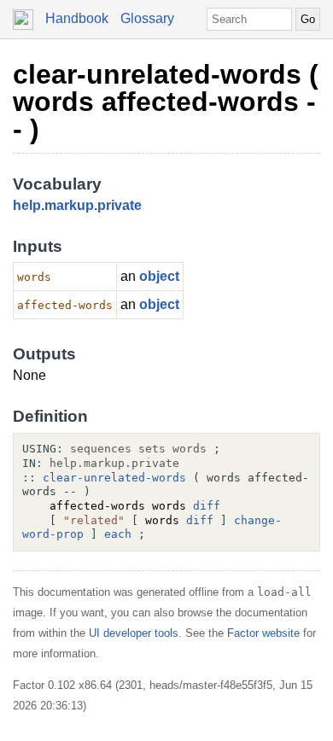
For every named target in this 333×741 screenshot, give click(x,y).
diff (206, 505)
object (159, 276)
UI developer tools (133, 633)
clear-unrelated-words (114, 477)
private (119, 205)
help (27, 205)
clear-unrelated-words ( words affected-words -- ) (165, 101)
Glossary (147, 18)
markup (69, 205)
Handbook (76, 18)
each (117, 534)
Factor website (263, 633)
